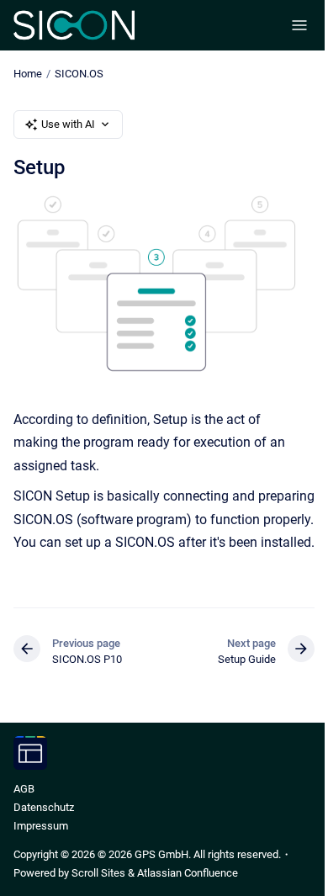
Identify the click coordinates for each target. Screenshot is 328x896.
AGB (23, 788)
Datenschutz (43, 807)
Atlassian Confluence (187, 873)
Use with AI (68, 124)
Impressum (40, 825)
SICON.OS (79, 73)
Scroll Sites (98, 873)
